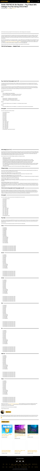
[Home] (4, 1)
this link (12, 404)
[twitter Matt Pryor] (1, 417)
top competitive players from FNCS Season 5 (11, 41)
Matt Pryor (14, 8)
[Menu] (28, 1)
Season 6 (19, 41)
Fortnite (8, 8)
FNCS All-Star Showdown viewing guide (13, 403)
